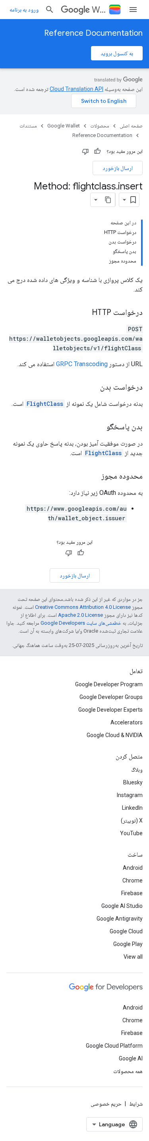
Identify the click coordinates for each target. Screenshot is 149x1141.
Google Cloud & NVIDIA (115, 735)
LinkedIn (132, 808)
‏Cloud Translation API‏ (76, 89)
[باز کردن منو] (133, 9)
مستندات (28, 126)
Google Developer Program (109, 684)
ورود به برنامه (24, 9)
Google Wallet (63, 126)
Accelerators (126, 722)
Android (133, 868)
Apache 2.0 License (80, 615)
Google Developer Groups (111, 697)
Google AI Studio (122, 906)
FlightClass (45, 403)
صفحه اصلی (131, 126)
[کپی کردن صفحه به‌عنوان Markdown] (108, 200)
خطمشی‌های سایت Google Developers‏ (81, 623)
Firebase (132, 893)
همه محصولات (128, 1071)
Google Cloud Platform (114, 1046)
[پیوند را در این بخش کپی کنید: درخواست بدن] (92, 387)
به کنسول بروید (117, 53)
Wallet (99, 9)
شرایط (136, 1103)
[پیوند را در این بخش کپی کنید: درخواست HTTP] (84, 313)
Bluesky (133, 782)
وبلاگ (137, 769)
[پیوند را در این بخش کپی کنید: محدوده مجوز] (93, 476)
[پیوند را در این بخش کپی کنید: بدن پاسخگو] (98, 427)
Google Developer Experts (110, 710)
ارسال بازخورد (118, 168)
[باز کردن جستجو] (49, 9)
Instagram (130, 795)
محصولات (99, 126)
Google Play (128, 944)
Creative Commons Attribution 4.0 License (83, 607)
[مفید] (97, 151)
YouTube (131, 833)
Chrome (132, 880)
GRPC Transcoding (82, 364)
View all (133, 957)
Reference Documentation (93, 33)
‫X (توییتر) (132, 820)
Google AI (131, 1058)
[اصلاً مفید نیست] (85, 151)
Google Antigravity (120, 918)
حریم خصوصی (106, 1103)
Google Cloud (126, 931)
